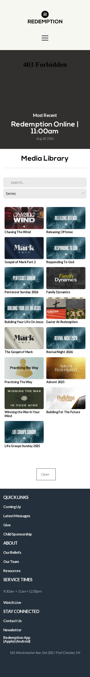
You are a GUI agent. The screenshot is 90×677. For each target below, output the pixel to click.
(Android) (22, 641)
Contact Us (12, 620)
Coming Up (12, 506)
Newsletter (12, 630)
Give (6, 525)
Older (46, 474)
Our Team (11, 561)
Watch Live (12, 602)
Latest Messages (16, 516)
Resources (11, 570)
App (27, 637)
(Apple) (9, 641)
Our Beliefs (12, 552)
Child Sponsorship (17, 534)
